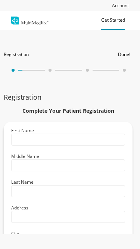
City (15, 233)
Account (120, 5)
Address (19, 208)
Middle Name (25, 156)
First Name (22, 130)
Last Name (22, 182)
